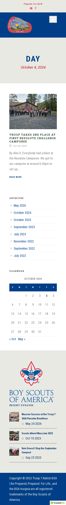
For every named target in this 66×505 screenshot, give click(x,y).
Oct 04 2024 (20, 146)
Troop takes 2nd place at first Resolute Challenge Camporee (32, 138)
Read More (15, 177)
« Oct (12, 339)
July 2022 (20, 255)
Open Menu (53, 19)
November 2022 (24, 241)
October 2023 (22, 220)
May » (21, 339)
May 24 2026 (34, 423)
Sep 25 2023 (33, 457)
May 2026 (20, 205)
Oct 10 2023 (33, 438)
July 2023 (20, 234)
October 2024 (22, 212)
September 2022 (24, 248)
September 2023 (24, 227)
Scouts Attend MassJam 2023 (37, 433)
